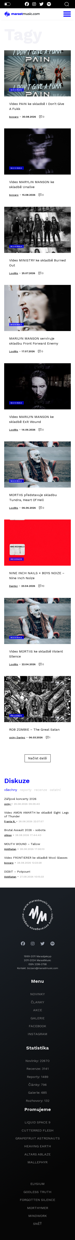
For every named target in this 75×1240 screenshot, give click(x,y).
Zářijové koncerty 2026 (20, 798)
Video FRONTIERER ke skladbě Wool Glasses (36, 857)
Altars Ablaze (37, 1154)
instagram (37, 1034)
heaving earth (37, 1146)
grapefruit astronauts (37, 1138)
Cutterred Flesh (38, 1130)
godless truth (37, 1192)
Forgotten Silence (37, 1200)
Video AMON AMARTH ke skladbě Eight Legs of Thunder (36, 814)
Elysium (37, 1184)
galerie (38, 1018)
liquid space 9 (37, 1122)
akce (37, 1010)
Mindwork (37, 1216)
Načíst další (37, 758)
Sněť (37, 1224)
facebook (37, 1026)
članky (37, 1002)
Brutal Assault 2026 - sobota (24, 830)
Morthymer (37, 1208)
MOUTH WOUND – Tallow (22, 844)
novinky (37, 994)
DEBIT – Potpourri (17, 871)
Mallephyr (38, 1162)
